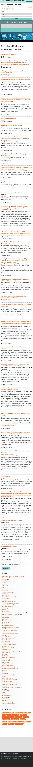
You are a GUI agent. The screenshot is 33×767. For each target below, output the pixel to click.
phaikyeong (14, 328)
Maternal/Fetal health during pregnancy (10, 651)
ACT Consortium (5, 577)
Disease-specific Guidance (7, 604)
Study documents (5, 476)
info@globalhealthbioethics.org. (8, 425)
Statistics (3, 689)
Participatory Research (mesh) (8, 667)
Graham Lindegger (9, 454)
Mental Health (4, 654)
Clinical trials (4, 590)
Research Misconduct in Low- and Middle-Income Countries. (16, 304)
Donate (2, 11)
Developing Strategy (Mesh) (7, 601)
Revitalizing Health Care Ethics (8, 54)
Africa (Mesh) (4, 579)
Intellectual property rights (7, 647)
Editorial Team (5, 416)
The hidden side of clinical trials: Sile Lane (11, 125)
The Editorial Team (6, 74)
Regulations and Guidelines (7, 674)
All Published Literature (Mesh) (8, 580)
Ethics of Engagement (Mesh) (8, 625)
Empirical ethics (5, 611)
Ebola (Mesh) (4, 608)
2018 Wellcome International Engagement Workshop (13, 576)
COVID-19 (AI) (4, 595)
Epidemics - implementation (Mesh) (9, 616)
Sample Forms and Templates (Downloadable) (11, 687)
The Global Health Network (11, 4)
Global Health (4, 636)
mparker (14, 213)
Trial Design (4, 694)
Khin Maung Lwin (5, 326)
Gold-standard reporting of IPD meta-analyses (12, 192)
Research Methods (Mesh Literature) (9, 682)
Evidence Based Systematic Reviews (9, 630)
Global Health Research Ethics (8, 638)
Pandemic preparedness (7, 665)
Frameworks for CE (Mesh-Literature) (9, 633)
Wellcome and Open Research (8, 118)
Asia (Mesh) (4, 582)
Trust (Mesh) (4, 698)
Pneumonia (4, 671)
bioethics (3, 584)
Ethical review (4, 619)
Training (3, 692)
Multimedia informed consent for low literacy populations (15, 154)
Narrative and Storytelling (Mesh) (8, 657)
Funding (3, 635)
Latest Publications (5, 649)
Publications (4, 673)
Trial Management (5, 695)
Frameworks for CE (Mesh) (7, 631)
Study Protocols (5, 690)
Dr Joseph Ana (5, 306)
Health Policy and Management (8, 643)
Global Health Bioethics (16, 23)
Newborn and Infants (6, 660)
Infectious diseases (5, 646)
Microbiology (4, 655)
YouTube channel (19, 250)
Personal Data (4, 670)
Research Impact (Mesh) (7, 678)
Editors (3, 478)
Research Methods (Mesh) (7, 681)
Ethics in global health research (9, 546)
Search (16, 30)
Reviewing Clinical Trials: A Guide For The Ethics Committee (16, 347)
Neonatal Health (5, 659)
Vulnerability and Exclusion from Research (11, 520)
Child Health (4, 585)
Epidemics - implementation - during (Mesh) (11, 614)
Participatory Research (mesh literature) (10, 668)
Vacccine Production (6, 700)
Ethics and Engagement (6, 620)
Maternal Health (5, 652)
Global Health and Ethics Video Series (10, 241)
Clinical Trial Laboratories (7, 588)
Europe (3, 628)
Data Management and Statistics (8, 600)
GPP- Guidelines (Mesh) (6, 639)
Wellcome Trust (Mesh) (6, 702)
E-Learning (4, 609)
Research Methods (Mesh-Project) (9, 684)
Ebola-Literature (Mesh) (6, 606)
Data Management (5, 598)
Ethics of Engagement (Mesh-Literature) (10, 627)
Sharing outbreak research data (9, 181)
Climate (3, 587)
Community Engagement (7, 592)
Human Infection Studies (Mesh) (8, 644)
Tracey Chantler (12, 82)
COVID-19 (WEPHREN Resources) (8, 596)
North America (5, 662)
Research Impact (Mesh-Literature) (9, 679)
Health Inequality (5, 641)
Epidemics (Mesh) (5, 617)
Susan (3, 120)
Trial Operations (5, 697)
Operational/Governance (7, 663)
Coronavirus (4, 593)
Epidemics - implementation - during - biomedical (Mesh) (14, 612)
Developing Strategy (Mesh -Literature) (10, 603)
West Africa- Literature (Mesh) (8, 703)
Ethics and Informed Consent (8, 624)
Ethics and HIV (4, 622)
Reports (3, 676)
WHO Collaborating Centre (6, 6)
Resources (4, 686)
